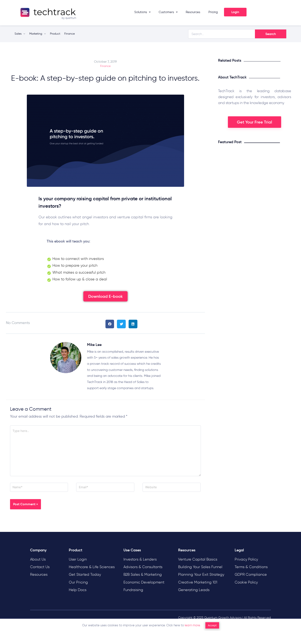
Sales (18, 33)
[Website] (172, 488)
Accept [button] (212, 625)
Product (55, 33)
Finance (69, 33)
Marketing (35, 33)
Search (270, 34)
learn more (192, 625)
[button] (105, 296)
